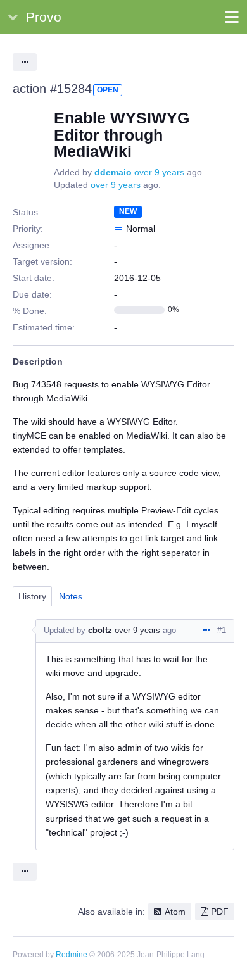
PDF (220, 912)
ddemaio (113, 172)
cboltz (100, 630)
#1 (221, 630)
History (32, 596)
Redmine (71, 954)
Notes (70, 596)
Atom (175, 912)
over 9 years (159, 172)
